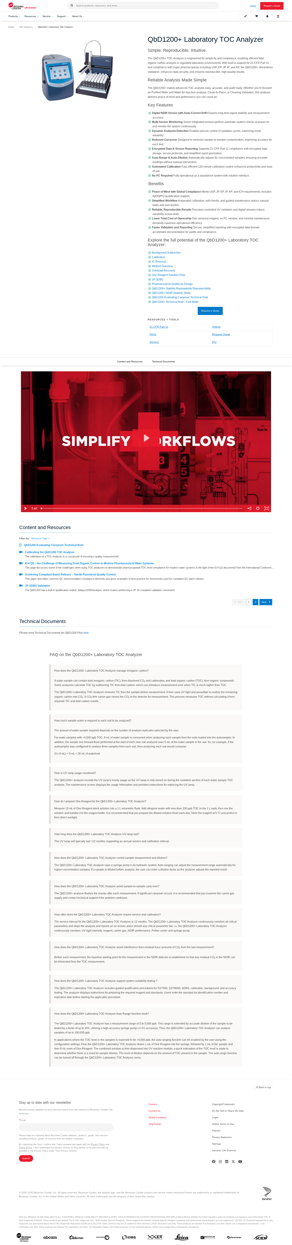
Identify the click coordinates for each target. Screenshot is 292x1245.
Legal (215, 1117)
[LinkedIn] (226, 1162)
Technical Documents (163, 361)
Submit (26, 1158)
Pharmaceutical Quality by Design (172, 283)
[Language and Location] (278, 16)
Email (22, 1120)
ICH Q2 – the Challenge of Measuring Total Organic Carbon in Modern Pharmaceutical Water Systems (89, 563)
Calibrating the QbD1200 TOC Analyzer (50, 552)
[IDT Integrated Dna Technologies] (155, 1238)
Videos (216, 326)
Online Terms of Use (223, 1124)
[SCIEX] (260, 1238)
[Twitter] (233, 1162)
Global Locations (157, 1117)
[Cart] (256, 16)
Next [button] (264, 602)
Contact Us (154, 1110)
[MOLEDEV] (207, 1238)
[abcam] (50, 1238)
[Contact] (245, 16)
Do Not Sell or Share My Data (228, 1110)
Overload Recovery (163, 270)
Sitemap (216, 1143)
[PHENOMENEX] (234, 1238)
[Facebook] (213, 1162)
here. (86, 632)
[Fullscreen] (266, 508)
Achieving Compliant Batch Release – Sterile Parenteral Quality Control (70, 574)
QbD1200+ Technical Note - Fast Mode (175, 301)
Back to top (265, 1087)
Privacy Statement (222, 1137)
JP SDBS (157, 279)
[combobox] (143, 5)
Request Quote (221, 334)
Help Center (155, 1124)
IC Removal (159, 261)
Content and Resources (130, 361)
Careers (153, 1104)
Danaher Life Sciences (224, 1150)
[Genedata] (102, 1238)
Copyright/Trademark (223, 1104)
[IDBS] (128, 1238)
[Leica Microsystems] (181, 1238)
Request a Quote (272, 6)
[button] (72, 6)
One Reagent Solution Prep (168, 275)
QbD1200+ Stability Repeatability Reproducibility (181, 288)
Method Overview (162, 266)
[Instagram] (220, 1162)
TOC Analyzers (26, 27)
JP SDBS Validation (37, 585)
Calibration (158, 257)
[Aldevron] (76, 1238)
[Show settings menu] (257, 508)
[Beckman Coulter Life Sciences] (22, 6)
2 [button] (255, 602)
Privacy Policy (98, 1144)
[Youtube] (240, 1162)
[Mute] (249, 508)
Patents (216, 1130)
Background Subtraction (166, 252)
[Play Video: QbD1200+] (146, 438)
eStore (253, 6)
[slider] (141, 508)
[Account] (267, 16)
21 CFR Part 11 (159, 326)
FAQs (153, 334)
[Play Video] (25, 508)
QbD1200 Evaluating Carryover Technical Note (180, 297)
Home (11, 27)
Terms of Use (25, 1147)
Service (154, 342)
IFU (214, 342)
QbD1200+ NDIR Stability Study (171, 292)
